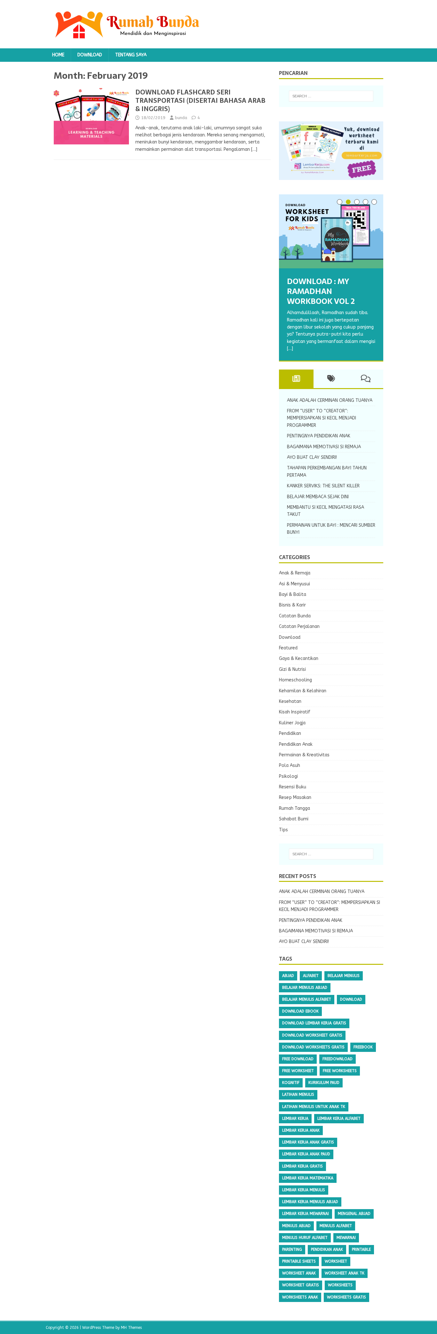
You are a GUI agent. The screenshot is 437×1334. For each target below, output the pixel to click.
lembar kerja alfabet (339, 1118)
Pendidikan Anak (296, 744)
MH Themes (131, 1327)
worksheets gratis (346, 1297)
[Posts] (296, 379)
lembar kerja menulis (303, 1190)
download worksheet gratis (312, 1035)
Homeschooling (295, 680)
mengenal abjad (354, 1213)
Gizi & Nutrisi (292, 669)
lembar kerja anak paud (306, 1154)
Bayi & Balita (292, 594)
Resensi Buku (292, 787)
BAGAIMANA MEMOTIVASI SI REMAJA (324, 447)
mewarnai (346, 1237)
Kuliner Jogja (292, 723)
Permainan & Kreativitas (304, 755)
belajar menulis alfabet (306, 999)
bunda (181, 117)
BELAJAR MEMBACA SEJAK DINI (318, 497)
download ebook (300, 1011)
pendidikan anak (327, 1249)
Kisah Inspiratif (294, 712)
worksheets (340, 1285)
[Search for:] (331, 96)
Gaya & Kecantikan (298, 658)
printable (361, 1249)
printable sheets (299, 1261)
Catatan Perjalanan (299, 626)
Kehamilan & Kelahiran (302, 691)
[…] (254, 149)
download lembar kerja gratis (314, 1023)
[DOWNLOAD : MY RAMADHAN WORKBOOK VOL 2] (331, 231)
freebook (363, 1047)
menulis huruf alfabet (305, 1237)
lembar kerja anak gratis (308, 1142)
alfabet (311, 975)
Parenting (292, 1249)
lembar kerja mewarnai (305, 1213)
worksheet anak (299, 1273)
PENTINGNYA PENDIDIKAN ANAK (318, 436)
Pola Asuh (289, 765)
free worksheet (298, 1071)
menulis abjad (296, 1226)
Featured (288, 648)
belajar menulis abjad (304, 987)
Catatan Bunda (295, 616)
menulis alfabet (336, 1226)
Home (58, 55)
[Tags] (331, 379)
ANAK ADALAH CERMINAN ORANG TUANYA (329, 400)
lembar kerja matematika (307, 1178)
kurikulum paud (323, 1082)
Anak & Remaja (294, 573)
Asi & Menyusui (294, 584)
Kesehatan (290, 701)
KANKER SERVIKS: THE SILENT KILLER (323, 486)
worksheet (336, 1261)
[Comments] (365, 379)
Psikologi (288, 776)
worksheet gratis (300, 1285)
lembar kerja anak (301, 1130)
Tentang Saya (131, 55)
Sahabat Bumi (293, 819)
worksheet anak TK (344, 1273)
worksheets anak (300, 1297)
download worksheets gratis (313, 1047)
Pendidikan (290, 733)
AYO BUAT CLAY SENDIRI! (312, 457)
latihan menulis (298, 1094)
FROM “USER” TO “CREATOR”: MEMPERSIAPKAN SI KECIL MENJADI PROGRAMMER (321, 418)
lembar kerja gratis (302, 1166)
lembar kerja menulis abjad (310, 1202)
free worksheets (340, 1071)
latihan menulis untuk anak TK (313, 1106)
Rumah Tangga (294, 808)
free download (298, 1059)
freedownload (337, 1059)
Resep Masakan (295, 797)
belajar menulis (344, 975)
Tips (283, 830)
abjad (288, 975)
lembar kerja (295, 1118)
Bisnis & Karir (292, 605)
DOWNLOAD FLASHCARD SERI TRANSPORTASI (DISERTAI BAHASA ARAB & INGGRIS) (200, 100)
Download (89, 55)
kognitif (290, 1082)
